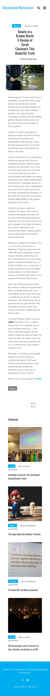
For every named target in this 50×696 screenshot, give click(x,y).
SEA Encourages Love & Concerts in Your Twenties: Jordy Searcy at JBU (23, 647)
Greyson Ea (24, 466)
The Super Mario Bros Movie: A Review (24, 534)
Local (12, 466)
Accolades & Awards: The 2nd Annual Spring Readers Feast (24, 476)
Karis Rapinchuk (28, 525)
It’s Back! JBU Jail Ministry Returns (23, 590)
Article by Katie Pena (28, 59)
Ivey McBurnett (29, 581)
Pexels (39, 378)
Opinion (16, 26)
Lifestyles (13, 581)
